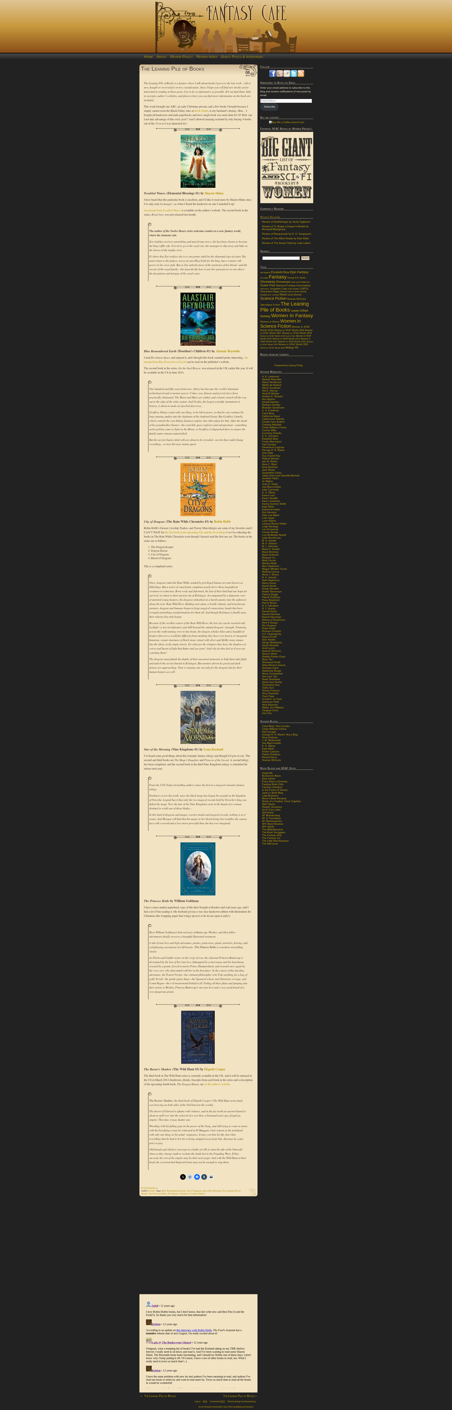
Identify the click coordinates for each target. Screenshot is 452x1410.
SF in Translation (271, 818)
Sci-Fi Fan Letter (271, 809)
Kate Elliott (268, 506)
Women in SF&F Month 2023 (292, 341)
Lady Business (270, 795)
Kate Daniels (293, 289)
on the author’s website (217, 1084)
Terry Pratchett (270, 693)
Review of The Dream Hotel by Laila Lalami (286, 243)
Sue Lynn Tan (269, 676)
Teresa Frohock (270, 690)
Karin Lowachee (271, 501)
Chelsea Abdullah (271, 424)
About (161, 56)
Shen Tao (267, 659)
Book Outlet (201, 110)
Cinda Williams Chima (274, 427)
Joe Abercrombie (271, 486)
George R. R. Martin (273, 450)
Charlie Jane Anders (273, 421)
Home (148, 56)
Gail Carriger (269, 444)
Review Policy (181, 56)
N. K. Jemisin (269, 577)
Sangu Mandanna (272, 642)
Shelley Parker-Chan (273, 656)
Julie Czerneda (270, 489)
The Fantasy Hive (272, 835)
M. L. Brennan (270, 546)
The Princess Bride (157, 1194)
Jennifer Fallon (270, 478)
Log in (198, 1401)
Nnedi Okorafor (270, 588)
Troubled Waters (197, 1194)
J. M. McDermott (271, 740)
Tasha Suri (268, 687)
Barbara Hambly (271, 404)
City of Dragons (194, 1191)
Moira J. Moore (270, 574)
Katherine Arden (271, 509)
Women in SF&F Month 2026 (272, 348)
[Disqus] (198, 1247)
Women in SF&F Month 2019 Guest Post (277, 336)
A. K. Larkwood (270, 376)
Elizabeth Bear (280, 272)
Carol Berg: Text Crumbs (276, 726)
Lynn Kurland (213, 749)
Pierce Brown (269, 602)
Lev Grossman (270, 529)
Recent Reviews (270, 217)
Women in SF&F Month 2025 (293, 344)
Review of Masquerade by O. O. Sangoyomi (286, 233)
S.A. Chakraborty (271, 634)
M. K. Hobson (269, 543)
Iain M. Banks (269, 461)
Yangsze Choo (270, 710)
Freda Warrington (272, 441)
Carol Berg (268, 413)
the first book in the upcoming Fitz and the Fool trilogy (195, 532)
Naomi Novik (269, 585)
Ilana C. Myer (269, 464)
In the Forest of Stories (275, 789)
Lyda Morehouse (271, 537)
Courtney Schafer (272, 433)
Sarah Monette (294, 295)
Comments (217, 1401)
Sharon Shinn (214, 193)
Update (295, 310)
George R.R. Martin (296, 278)
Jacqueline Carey (278, 289)
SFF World (268, 826)
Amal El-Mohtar (270, 393)
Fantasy (278, 277)
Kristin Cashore (270, 751)
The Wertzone (270, 843)
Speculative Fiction (270, 305)
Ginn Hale (267, 452)
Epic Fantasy (299, 272)
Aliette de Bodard (271, 385)
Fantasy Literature (272, 787)
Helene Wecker (270, 458)
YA (296, 347)
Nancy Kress (269, 583)
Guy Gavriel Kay (271, 455)
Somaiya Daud (270, 667)
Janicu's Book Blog (272, 792)
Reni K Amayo (270, 622)
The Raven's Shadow (178, 1194)
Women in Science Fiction (280, 323)
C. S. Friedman (270, 410)
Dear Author (268, 778)
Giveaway (267, 281)
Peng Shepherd (270, 600)
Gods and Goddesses (300, 282)
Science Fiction (273, 298)
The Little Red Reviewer (275, 840)
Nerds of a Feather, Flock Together (281, 801)
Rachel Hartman (271, 614)
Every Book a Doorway (274, 781)
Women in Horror (269, 321)
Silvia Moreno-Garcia (274, 665)
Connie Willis (269, 430)
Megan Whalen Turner (274, 568)
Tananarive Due (271, 684)
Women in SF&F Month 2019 (297, 333)
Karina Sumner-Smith (274, 503)
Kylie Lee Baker (270, 515)
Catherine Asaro (271, 416)
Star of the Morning (212, 1191)
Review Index (207, 56)
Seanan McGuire (296, 298)
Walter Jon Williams (273, 707)
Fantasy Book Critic (273, 784)
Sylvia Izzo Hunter (272, 682)
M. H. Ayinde (269, 540)
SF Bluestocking (271, 815)
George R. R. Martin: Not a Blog (280, 734)
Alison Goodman (271, 387)
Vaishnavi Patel (270, 701)
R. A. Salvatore (270, 605)
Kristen (152, 1191)
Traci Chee (268, 696)
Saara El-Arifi (269, 636)
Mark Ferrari (269, 560)
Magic (276, 291)
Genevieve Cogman (273, 447)
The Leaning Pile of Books (172, 68)
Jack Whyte (268, 469)
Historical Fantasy (286, 285)
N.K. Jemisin (273, 295)
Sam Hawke (268, 639)
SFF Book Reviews (272, 823)
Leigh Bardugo (270, 526)
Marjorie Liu (268, 557)
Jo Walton (267, 481)
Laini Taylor (268, 518)
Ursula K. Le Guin (272, 699)
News (283, 294)
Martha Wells (269, 563)
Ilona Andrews (303, 285)
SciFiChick (268, 812)
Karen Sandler (270, 498)
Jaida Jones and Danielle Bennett (280, 475)
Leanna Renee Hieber (274, 523)
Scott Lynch (268, 648)
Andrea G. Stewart (272, 396)
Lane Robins (269, 520)
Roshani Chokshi (271, 631)
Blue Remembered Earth (174, 1191)
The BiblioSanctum (272, 829)
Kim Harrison (269, 512)
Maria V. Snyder (271, 549)
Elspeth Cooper (214, 1069)
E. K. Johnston (270, 435)
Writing (289, 347)
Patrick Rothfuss (271, 597)
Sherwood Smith (271, 662)
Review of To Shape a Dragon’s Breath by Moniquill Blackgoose (285, 228)
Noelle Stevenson (272, 591)
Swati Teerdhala (271, 679)
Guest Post (267, 285)
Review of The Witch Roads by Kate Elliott (285, 238)
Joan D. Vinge (270, 484)
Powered (288, 365)
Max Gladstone (270, 566)
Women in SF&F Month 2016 (289, 330)
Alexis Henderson (272, 382)
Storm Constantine (272, 673)
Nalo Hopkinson (271, 580)
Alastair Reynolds (228, 351)
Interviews (264, 289)
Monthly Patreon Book (289, 292)
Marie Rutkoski (270, 554)
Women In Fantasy (292, 315)
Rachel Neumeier (271, 617)
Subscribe (269, 106)
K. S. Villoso (268, 492)
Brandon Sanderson (273, 407)
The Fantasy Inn (271, 838)
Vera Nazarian (270, 704)
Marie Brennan (270, 551)
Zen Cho (267, 713)
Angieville (267, 772)
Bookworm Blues (271, 775)
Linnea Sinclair (270, 532)
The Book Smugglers (274, 832)
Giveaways (283, 281)
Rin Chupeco (269, 625)
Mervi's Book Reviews (274, 798)
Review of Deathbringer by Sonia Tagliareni (286, 221)
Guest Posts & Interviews (242, 56)
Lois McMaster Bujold (274, 534)
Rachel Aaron (269, 611)
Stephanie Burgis (271, 670)
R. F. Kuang (268, 608)
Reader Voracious (272, 806)
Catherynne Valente (273, 418)
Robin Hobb (222, 521)
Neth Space (268, 804)
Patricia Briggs (270, 594)
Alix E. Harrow (270, 390)
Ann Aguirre (265, 272)
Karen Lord (268, 495)
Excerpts (264, 278)
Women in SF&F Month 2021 (286, 339)
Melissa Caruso (270, 571)
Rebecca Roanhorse (273, 619)
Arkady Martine (270, 402)
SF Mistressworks (272, 821)
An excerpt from (162, 210)
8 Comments (148, 1187)
